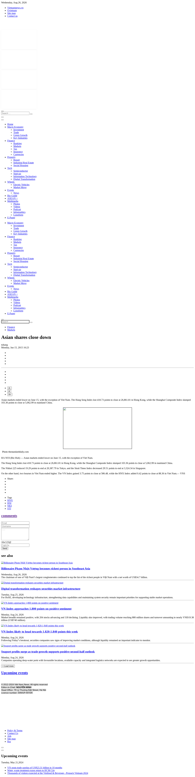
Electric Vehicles (21, 184)
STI (9, 508)
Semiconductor (20, 171)
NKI (9, 506)
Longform (18, 215)
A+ (10, 394)
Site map (11, 13)
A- (10, 388)
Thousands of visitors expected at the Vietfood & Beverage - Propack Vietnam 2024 (47, 773)
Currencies (18, 154)
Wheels (10, 182)
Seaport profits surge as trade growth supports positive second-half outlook (48, 651)
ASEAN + (12, 198)
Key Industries (20, 138)
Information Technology (25, 176)
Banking (17, 143)
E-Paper (11, 217)
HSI (9, 503)
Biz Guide (12, 195)
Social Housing (20, 165)
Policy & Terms (14, 730)
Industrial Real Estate (23, 162)
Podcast (17, 209)
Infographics (19, 212)
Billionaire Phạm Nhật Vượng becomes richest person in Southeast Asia (45, 568)
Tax (15, 149)
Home (10, 124)
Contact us (12, 16)
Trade (16, 132)
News (16, 193)
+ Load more (8, 666)
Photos (16, 204)
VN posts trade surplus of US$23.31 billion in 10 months (34, 767)
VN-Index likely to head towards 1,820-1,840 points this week (39, 631)
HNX (10, 500)
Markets (17, 146)
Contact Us (12, 733)
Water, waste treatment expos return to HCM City (31, 770)
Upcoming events (14, 673)
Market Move (20, 187)
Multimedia (12, 201)
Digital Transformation (24, 179)
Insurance (18, 151)
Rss (9, 741)
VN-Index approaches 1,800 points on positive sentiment (36, 608)
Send (4, 548)
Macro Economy (15, 127)
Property (11, 157)
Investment (18, 129)
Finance (11, 140)
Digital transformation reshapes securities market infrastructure (40, 588)
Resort (16, 160)
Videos (16, 206)
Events (10, 190)
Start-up (17, 173)
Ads (9, 736)
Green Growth (20, 135)
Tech (9, 168)
